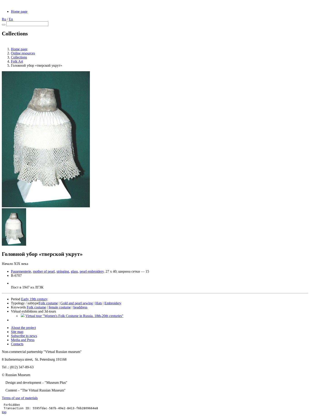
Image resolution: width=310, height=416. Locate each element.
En (11, 19)
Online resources (23, 53)
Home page (19, 11)
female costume (60, 307)
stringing (63, 271)
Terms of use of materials (20, 398)
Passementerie (21, 271)
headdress (80, 307)
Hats (98, 303)
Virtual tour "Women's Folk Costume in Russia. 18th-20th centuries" (74, 316)
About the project (23, 328)
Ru (4, 19)
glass (74, 271)
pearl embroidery (92, 271)
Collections (19, 57)
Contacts (17, 344)
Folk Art (17, 61)
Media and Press (22, 340)
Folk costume (48, 303)
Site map (17, 332)
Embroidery (112, 303)
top (4, 412)
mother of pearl (44, 271)
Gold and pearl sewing (76, 303)
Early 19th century (34, 299)
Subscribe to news (24, 336)
